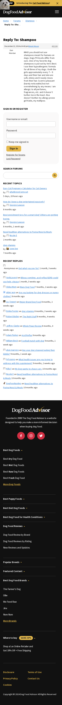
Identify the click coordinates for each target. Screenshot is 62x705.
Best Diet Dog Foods (14, 508)
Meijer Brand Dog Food (30, 302)
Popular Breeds (11, 562)
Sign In (14, 148)
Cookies (7, 685)
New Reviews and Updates (16, 547)
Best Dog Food (12, 459)
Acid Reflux (27, 335)
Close (57, 3)
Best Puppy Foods (12, 499)
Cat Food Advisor (41, 3)
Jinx (5, 608)
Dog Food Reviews (13, 526)
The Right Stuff (29, 316)
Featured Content (12, 571)
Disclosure (8, 672)
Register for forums (15, 155)
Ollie (5, 595)
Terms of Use (34, 672)
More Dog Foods (12, 484)
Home (6, 20)
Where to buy (17, 638)
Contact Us (34, 678)
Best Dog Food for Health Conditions (23, 517)
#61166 (55, 46)
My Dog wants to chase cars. (28, 369)
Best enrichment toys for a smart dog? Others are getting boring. (30, 216)
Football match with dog (32, 341)
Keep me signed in (19, 142)
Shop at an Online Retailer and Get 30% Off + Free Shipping (18, 648)
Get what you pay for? (28, 268)
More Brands (10, 621)
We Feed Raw (10, 602)
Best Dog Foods (11, 450)
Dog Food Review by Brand (16, 535)
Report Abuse (33, 46)
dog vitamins (9, 245)
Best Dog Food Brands (15, 580)
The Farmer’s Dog (12, 589)
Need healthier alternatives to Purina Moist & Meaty (27, 232)
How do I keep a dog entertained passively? (24, 201)
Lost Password (13, 158)
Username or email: (17, 119)
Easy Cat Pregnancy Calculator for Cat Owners (25, 188)
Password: (11, 130)
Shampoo (29, 20)
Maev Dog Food (27, 287)
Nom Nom (8, 614)
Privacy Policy (10, 678)
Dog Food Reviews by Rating (17, 541)
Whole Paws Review (32, 326)
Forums (17, 20)
